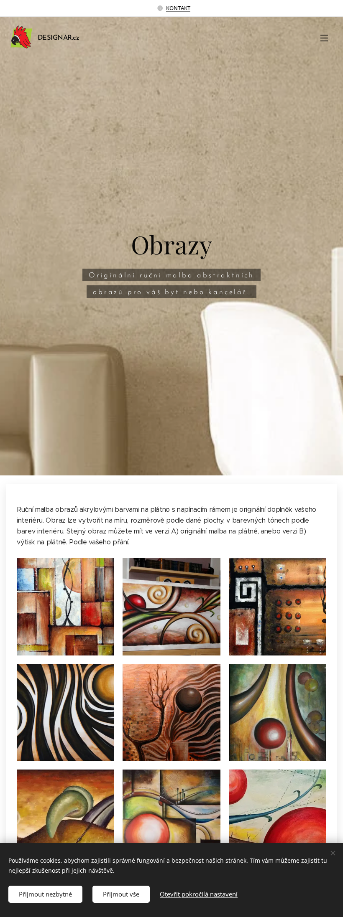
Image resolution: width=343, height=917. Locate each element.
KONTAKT (178, 8)
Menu (324, 37)
